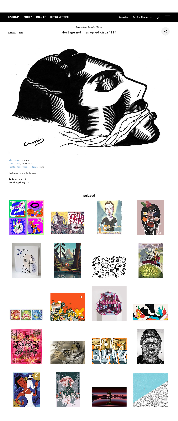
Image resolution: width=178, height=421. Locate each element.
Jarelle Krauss (14, 163)
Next (21, 33)
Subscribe (123, 17)
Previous (12, 33)
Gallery (28, 17)
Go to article (15, 179)
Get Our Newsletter (143, 17)
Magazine (41, 17)
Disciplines (13, 17)
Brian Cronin (13, 160)
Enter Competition (59, 17)
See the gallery (16, 182)
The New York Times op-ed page (22, 167)
